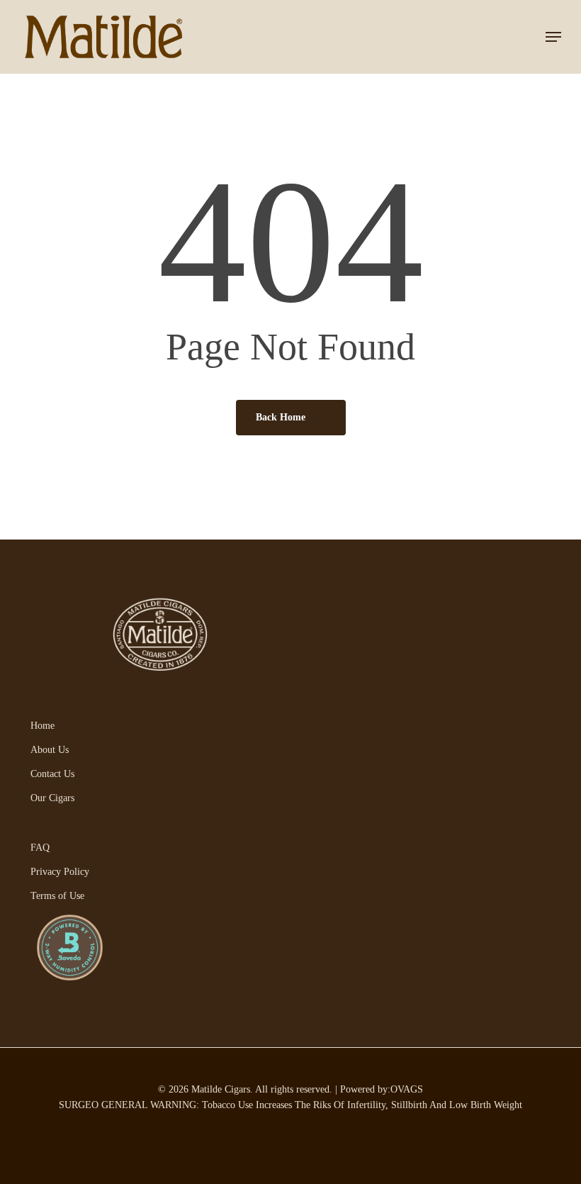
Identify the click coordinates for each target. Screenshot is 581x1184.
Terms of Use (57, 895)
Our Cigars (52, 798)
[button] (553, 37)
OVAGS (406, 1089)
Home (42, 725)
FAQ (40, 847)
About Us (49, 749)
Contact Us (52, 774)
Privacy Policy (59, 871)
